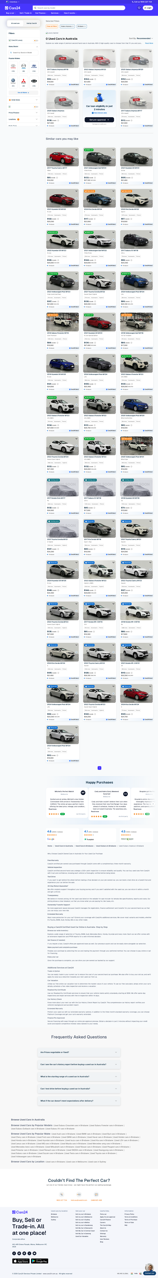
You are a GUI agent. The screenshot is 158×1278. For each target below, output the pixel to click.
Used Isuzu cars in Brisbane (78, 1140)
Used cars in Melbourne (77, 1162)
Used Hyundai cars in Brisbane (51, 1140)
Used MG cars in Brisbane (48, 1144)
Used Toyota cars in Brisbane (103, 1153)
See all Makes (22, 93)
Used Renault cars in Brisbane (53, 1150)
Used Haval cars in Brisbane (100, 1137)
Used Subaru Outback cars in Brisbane (28, 1129)
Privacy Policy (129, 1214)
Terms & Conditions (131, 1217)
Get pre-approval (98, 120)
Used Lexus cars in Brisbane (24, 1144)
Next (153, 804)
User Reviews (104, 1239)
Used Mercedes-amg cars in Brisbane (104, 1144)
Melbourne (54, 1217)
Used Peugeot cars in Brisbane (116, 1147)
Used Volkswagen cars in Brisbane (26, 1156)
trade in (61, 974)
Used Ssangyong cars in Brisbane (109, 1150)
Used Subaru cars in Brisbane (24, 1153)
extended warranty (77, 1012)
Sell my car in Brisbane (83, 1214)
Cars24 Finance (105, 1220)
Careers (102, 1222)
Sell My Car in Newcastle (84, 1228)
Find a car (103, 1214)
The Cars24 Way (105, 1225)
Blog (101, 1242)
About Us (103, 1228)
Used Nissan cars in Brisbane (89, 1147)
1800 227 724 (61, 1200)
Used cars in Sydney (97, 1162)
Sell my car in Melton (83, 1222)
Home (50, 846)
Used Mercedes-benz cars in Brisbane (28, 1147)
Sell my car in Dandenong (84, 1225)
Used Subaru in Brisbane (106, 846)
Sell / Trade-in (26, 13)
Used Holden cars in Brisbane (126, 1137)
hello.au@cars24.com (79, 1200)
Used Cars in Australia (64, 846)
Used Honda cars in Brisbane (24, 1140)
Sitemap (103, 1233)
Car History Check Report (88, 1002)
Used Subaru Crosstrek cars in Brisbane (72, 1125)
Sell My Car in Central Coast (85, 1231)
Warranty (103, 1236)
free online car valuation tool (67, 984)
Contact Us (104, 1231)
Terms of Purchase (131, 1220)
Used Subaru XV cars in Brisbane (60, 1129)
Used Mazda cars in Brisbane (74, 1144)
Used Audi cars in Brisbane (64, 1134)
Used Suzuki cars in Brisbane (51, 1153)
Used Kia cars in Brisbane (102, 1140)
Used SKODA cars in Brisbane (80, 1150)
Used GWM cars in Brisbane (74, 1137)
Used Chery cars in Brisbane (24, 1137)
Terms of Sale (129, 1222)
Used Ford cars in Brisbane (49, 1137)
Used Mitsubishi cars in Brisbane (60, 1147)
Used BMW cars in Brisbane (89, 1134)
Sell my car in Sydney (83, 1220)
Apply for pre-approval (107, 1217)
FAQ (126, 1225)
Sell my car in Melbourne (84, 1217)
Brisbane (54, 1214)
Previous (46, 804)
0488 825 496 (96, 1200)
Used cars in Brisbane (56, 1162)
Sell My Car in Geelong (83, 1233)
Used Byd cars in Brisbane (114, 1134)
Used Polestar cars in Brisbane (25, 1150)
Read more (53, 809)
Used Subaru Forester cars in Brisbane (107, 1125)
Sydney (53, 1220)
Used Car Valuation (82, 1236)
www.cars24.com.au (50, 1274)
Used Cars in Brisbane (84, 846)
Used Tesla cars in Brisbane (77, 1153)
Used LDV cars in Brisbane (127, 1140)
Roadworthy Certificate (62, 993)
